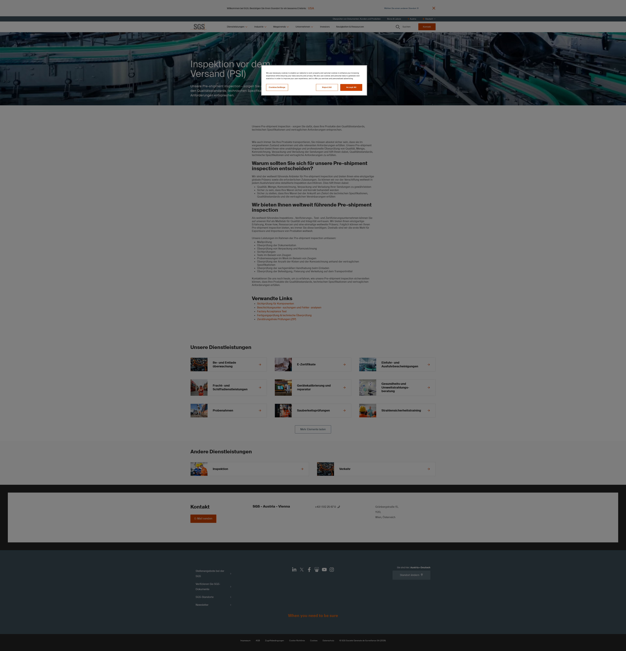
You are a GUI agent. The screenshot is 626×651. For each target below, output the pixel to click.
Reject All (327, 87)
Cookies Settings (277, 87)
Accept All (351, 87)
